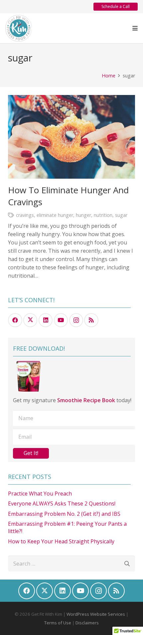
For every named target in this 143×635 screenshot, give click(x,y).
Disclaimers (87, 623)
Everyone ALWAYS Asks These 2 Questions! (61, 503)
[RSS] (91, 320)
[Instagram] (76, 320)
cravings (25, 215)
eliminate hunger (55, 215)
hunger (83, 215)
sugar (121, 215)
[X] (30, 320)
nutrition (103, 215)
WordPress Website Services (96, 614)
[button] (135, 28)
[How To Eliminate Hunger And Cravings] (71, 136)
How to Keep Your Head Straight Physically (61, 541)
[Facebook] (15, 320)
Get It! (31, 453)
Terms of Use (57, 623)
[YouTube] (61, 320)
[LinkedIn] (46, 320)
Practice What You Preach (40, 493)
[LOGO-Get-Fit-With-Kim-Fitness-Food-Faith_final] (18, 28)
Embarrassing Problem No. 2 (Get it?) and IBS (64, 513)
